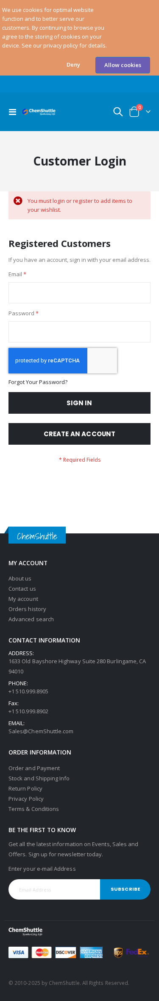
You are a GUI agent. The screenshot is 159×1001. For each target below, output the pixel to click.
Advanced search (31, 619)
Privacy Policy (26, 798)
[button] (73, 65)
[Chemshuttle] (39, 111)
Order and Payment (34, 768)
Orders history (27, 609)
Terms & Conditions (33, 809)
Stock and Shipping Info (39, 778)
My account (23, 599)
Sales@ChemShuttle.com (40, 731)
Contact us (22, 588)
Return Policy (25, 788)
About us (20, 578)
